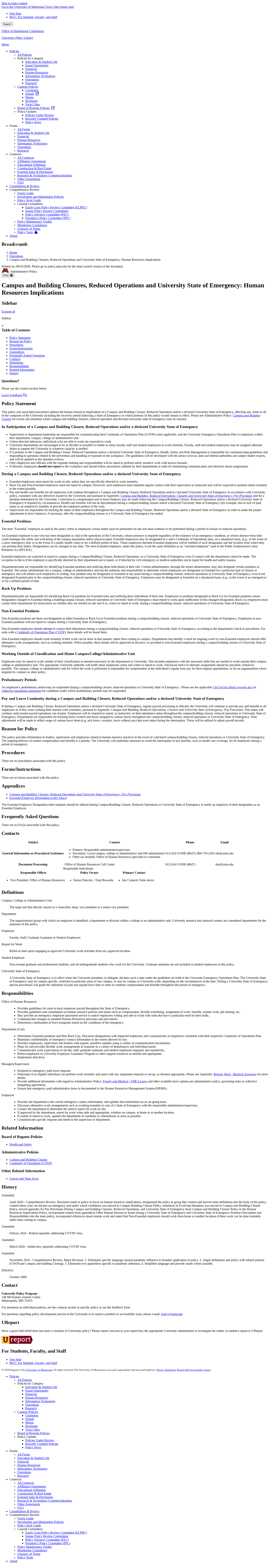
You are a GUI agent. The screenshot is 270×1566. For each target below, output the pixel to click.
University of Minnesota (39, 1369)
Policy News (33, 1447)
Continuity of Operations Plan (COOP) (41, 632)
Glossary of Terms (28, 1554)
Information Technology (40, 1401)
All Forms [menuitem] (23, 129)
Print (6, 275)
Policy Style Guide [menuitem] (29, 200)
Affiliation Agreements (31, 1486)
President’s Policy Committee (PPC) (47, 1543)
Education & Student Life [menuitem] (41, 62)
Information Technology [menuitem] (40, 76)
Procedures (16, 345)
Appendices (16, 352)
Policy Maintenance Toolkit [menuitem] (34, 221)
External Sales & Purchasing (35, 1497)
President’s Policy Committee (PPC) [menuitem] (47, 218)
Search (7, 24)
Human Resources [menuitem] (36, 72)
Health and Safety (20, 1144)
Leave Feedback (12, 395)
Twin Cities (32, 1429)
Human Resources (36, 1397)
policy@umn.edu (172, 1314)
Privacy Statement (166, 1369)
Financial (31, 1394)
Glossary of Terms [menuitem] (28, 228)
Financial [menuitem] (31, 69)
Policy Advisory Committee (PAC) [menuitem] (47, 214)
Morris (29, 1422)
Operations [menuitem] (32, 79)
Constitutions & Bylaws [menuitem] (24, 186)
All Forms (23, 1454)
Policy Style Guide (29, 1525)
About (13, 1561)
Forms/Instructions (21, 348)
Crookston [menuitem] (31, 90)
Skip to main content (14, 3)
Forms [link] (13, 125)
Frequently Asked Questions (27, 355)
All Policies (24, 1380)
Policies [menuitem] (14, 51)
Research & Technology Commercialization (44, 1500)
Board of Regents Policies (33, 1433)
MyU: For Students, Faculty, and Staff (33, 17)
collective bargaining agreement (21, 690)
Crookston (31, 1415)
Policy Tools (25, 1557)
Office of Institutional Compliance (23, 31)
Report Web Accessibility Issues (194, 1369)
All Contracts (25, 1483)
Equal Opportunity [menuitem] (37, 65)
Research (31, 1408)
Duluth (29, 1419)
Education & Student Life (41, 1387)
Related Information (21, 369)
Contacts (14, 359)
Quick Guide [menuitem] (25, 193)
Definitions (16, 362)
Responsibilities (19, 366)
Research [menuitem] (31, 83)
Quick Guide (25, 1518)
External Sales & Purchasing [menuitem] (35, 172)
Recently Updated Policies (41, 1443)
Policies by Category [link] (30, 58)
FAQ (20, 1507)
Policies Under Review (39, 1440)
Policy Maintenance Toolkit (34, 1546)
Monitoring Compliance (32, 1550)
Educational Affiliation (31, 1490)
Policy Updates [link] (26, 111)
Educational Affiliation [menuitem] (31, 164)
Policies (14, 1376)
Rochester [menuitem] (31, 101)
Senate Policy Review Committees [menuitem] (46, 211)
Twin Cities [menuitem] (32, 104)
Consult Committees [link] (30, 204)
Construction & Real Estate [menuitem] (34, 168)
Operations (16, 256)
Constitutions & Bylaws (24, 1511)
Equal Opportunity (37, 1390)
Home (13, 252)
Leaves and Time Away (24, 1178)
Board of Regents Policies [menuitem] (33, 108)
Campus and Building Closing (28, 1159)
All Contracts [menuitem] (25, 157)
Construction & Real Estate (34, 1493)
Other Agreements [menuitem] (28, 179)
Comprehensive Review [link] (24, 189)
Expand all (8, 311)
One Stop (15, 13)
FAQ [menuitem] (20, 182)
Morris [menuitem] (29, 97)
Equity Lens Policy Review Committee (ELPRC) (56, 1532)
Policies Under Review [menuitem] (39, 115)
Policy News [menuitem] (33, 122)
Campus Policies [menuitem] (27, 86)
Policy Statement (19, 337)
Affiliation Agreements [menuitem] (31, 161)
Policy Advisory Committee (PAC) (47, 1539)
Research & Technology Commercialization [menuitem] (44, 175)
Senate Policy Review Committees (46, 1536)
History (14, 373)
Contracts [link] (15, 154)
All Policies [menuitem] (24, 54)
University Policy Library (17, 37)
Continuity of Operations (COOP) (30, 1163)
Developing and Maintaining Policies (40, 1522)
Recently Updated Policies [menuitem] (41, 118)
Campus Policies (27, 1412)
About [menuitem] (13, 235)
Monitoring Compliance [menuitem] (32, 225)
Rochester (31, 1426)
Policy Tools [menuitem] (25, 232)
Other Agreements (28, 1504)
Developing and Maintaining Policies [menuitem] (40, 196)
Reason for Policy (20, 341)
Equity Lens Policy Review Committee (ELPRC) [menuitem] (56, 207)
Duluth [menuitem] (29, 93)
